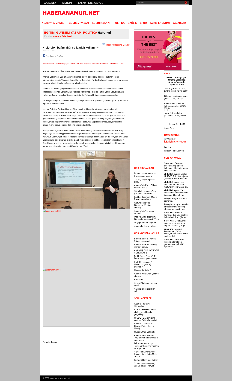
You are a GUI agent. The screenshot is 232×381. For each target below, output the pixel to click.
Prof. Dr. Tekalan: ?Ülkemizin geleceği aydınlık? (143, 264)
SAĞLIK (132, 23)
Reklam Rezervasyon (90, 3)
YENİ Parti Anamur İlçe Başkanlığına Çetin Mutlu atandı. (145, 354)
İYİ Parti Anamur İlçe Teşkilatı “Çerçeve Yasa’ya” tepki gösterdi (146, 345)
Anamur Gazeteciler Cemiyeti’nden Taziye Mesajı (144, 326)
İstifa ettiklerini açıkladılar (146, 360)
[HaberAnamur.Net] (71, 12)
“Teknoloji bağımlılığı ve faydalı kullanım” (71, 47)
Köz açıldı (138, 279)
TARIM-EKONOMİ (160, 23)
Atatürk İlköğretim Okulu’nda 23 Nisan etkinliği (143, 205)
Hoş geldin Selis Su (143, 270)
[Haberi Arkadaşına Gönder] (103, 45)
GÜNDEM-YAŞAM (79, 23)
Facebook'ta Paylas (54, 56)
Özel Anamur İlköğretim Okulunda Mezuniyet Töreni (146, 218)
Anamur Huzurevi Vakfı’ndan (142, 305)
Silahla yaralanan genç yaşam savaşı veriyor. (144, 364)
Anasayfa (50, 3)
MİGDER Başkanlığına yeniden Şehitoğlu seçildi (145, 319)
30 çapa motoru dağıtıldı (145, 222)
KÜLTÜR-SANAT (101, 23)
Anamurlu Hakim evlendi (145, 226)
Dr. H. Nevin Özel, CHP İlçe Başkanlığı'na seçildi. (146, 257)
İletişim (67, 3)
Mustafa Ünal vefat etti (144, 332)
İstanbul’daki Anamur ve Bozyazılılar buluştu (145, 174)
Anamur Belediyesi (62, 36)
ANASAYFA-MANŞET (54, 23)
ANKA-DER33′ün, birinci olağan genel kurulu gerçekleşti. (145, 312)
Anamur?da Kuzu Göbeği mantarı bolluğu (145, 186)
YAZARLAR (179, 23)
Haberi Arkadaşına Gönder (117, 45)
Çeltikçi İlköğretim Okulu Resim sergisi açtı (145, 198)
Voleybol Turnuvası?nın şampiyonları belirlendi (145, 192)
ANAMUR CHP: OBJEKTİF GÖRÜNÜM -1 (146, 251)
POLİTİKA (119, 23)
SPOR (143, 23)
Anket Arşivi (169, 128)
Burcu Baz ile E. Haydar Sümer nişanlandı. (145, 240)
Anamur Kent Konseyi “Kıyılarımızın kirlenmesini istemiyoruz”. (146, 337)
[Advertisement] (152, 12)
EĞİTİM (49, 32)
